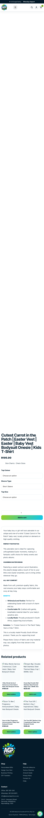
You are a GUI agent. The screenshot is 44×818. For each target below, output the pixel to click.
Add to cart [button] (32, 694)
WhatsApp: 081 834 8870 (9, 793)
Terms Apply (32, 814)
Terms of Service (28, 770)
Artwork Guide (27, 773)
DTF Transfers (5, 775)
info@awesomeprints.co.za (10, 796)
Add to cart (22, 518)
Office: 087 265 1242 (8, 790)
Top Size (4, 492)
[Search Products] (32, 7)
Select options (11, 694)
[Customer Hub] (36, 7)
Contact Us (26, 778)
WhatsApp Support (29, 1)
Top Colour (5, 470)
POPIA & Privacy (23, 814)
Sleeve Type (6, 481)
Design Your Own (6, 770)
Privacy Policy (27, 775)
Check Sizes (20, 463)
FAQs (24, 781)
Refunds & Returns (29, 767)
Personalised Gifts (7, 767)
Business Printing (6, 773)
